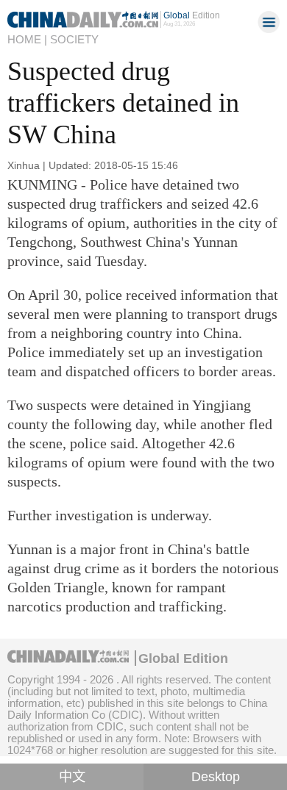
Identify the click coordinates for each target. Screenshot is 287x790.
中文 (72, 776)
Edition (191, 15)
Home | (27, 39)
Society (74, 39)
